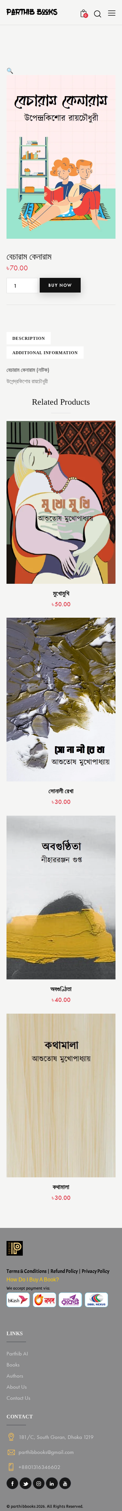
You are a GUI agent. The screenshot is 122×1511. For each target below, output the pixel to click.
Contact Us (18, 1397)
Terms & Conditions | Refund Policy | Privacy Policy (58, 1271)
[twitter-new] (25, 1483)
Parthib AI (17, 1353)
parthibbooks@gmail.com (46, 1452)
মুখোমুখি (61, 593)
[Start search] (97, 14)
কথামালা (61, 1187)
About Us (17, 1386)
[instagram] (39, 1483)
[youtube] (65, 1483)
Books (13, 1364)
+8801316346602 (40, 1467)
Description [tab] (28, 338)
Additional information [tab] (45, 352)
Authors (15, 1375)
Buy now (60, 285)
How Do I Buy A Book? (33, 1279)
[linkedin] (52, 1483)
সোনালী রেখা (61, 791)
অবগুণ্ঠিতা (61, 989)
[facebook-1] (12, 1483)
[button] (10, 70)
